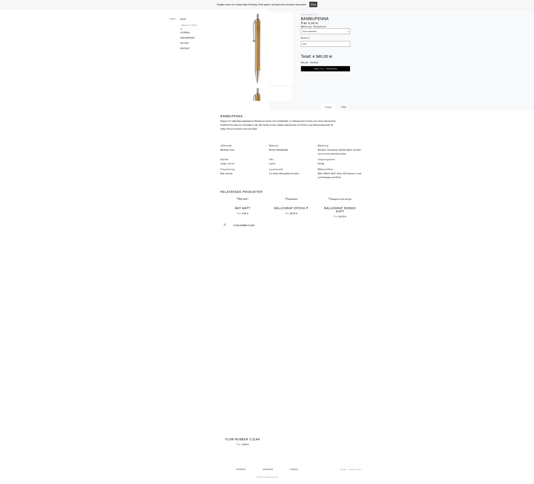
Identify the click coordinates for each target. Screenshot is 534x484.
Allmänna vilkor (355, 469)
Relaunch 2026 (189, 25)
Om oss (184, 43)
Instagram (268, 469)
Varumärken (187, 37)
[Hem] (186, 9)
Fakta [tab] (328, 107)
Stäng (313, 4)
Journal (185, 32)
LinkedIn (294, 469)
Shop (183, 19)
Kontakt (185, 48)
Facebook (241, 469)
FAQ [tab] (343, 107)
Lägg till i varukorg (325, 68)
